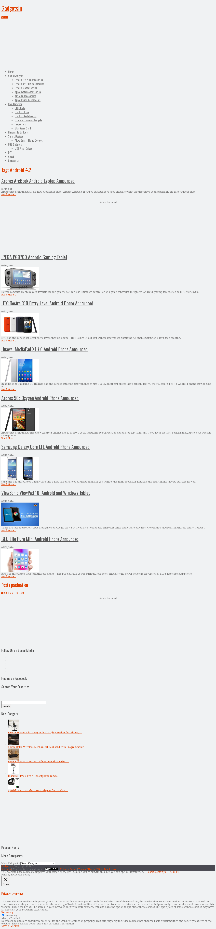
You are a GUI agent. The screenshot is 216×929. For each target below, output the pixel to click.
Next (21, 593)
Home (11, 72)
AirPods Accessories (25, 96)
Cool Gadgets (15, 104)
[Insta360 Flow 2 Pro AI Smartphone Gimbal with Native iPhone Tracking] (13, 773)
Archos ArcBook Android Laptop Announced (38, 180)
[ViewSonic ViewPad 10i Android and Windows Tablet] (108, 514)
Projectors (20, 124)
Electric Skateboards (25, 116)
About (11, 157)
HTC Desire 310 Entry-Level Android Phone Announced (47, 303)
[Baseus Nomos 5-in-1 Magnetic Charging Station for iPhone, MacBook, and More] (13, 729)
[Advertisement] (108, 43)
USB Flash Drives (23, 148)
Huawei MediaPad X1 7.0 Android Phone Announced (44, 349)
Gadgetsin (11, 8)
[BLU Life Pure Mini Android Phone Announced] (108, 560)
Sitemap (6, 869)
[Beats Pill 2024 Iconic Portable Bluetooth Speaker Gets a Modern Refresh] (13, 758)
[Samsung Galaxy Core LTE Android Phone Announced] (108, 468)
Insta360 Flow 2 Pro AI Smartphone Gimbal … (35, 776)
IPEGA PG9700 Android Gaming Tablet (34, 257)
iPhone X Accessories (26, 88)
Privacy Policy (68, 869)
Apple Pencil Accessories (27, 100)
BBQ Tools (20, 108)
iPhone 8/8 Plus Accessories (29, 84)
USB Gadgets (15, 144)
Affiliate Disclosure (105, 869)
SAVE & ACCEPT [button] (10, 926)
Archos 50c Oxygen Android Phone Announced (40, 397)
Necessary (11, 915)
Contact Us (14, 161)
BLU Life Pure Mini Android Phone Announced (39, 538)
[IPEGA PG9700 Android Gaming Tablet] (108, 279)
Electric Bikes (22, 112)
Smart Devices (15, 136)
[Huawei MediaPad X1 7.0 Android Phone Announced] (108, 371)
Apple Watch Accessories (28, 92)
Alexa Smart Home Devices (29, 140)
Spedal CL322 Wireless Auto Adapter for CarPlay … (38, 790)
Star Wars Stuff (23, 128)
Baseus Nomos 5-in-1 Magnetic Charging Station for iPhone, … (45, 732)
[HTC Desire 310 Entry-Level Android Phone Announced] (108, 325)
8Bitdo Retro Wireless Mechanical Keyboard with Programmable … (47, 747)
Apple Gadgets (15, 76)
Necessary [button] (7, 912)
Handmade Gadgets (18, 132)
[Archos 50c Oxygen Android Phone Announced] (108, 419)
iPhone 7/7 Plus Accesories (29, 80)
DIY (10, 153)
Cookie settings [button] (157, 872)
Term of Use (85, 869)
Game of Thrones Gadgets (28, 120)
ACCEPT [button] (174, 872)
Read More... (8, 194)
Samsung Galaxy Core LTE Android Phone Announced (45, 446)
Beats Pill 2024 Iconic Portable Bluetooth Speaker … (38, 761)
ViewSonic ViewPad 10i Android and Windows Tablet (45, 492)
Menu (4, 17)
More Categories (10, 863)
